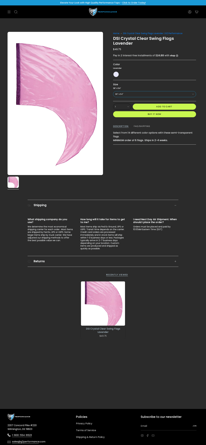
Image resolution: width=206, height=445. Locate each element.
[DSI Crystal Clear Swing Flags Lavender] (103, 303)
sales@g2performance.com (25, 441)
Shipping (40, 205)
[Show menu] (9, 12)
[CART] (196, 12)
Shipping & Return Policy (90, 437)
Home (116, 33)
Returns (39, 261)
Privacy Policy (84, 423)
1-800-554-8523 (22, 435)
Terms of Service (86, 430)
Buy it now (154, 114)
